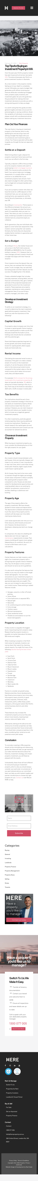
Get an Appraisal (11, 1111)
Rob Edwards (23, 63)
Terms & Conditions (23, 1160)
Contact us (19, 777)
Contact (8, 1126)
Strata (7, 883)
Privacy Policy (13, 1160)
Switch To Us (10, 1085)
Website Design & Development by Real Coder (19, 1167)
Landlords (8, 862)
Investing (8, 858)
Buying (7, 850)
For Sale (8, 1107)
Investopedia (18, 205)
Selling (7, 879)
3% (25, 382)
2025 (18, 252)
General (7, 854)
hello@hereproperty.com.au (15, 1134)
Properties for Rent (12, 1089)
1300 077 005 (18, 1023)
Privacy (28, 1163)
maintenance (9, 538)
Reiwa (15, 246)
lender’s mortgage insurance (22, 168)
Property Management (12, 871)
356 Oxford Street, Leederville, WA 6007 (17, 1140)
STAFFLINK (19, 1165)
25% (6, 77)
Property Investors (12, 1093)
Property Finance (10, 867)
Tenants (7, 887)
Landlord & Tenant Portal (14, 1097)
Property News (10, 875)
